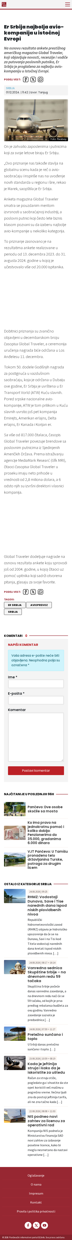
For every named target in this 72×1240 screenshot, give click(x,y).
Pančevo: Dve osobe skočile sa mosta (45, 809)
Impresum (36, 1193)
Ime (12, 677)
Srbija (10, 88)
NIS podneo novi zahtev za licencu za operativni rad (46, 1121)
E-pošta (16, 693)
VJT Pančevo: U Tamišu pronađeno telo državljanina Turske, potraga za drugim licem (48, 859)
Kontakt (36, 1202)
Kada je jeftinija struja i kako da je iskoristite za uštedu (46, 1068)
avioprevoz (39, 605)
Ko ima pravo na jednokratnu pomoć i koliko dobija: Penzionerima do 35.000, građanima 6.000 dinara (46, 833)
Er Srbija (15, 605)
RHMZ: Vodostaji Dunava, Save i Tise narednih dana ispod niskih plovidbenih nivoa (47, 905)
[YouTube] (44, 1225)
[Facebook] (28, 1225)
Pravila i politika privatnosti (36, 1211)
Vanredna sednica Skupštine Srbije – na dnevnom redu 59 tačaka (47, 974)
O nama (36, 1184)
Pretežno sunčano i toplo (45, 1036)
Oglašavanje (36, 1175)
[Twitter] (36, 1225)
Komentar (17, 710)
